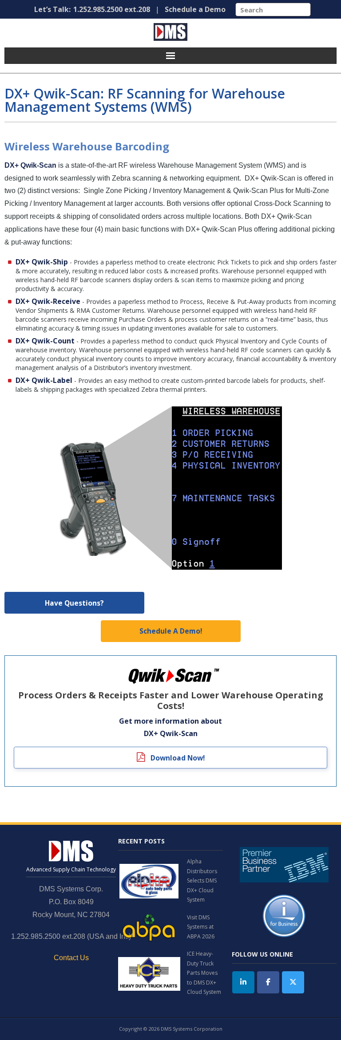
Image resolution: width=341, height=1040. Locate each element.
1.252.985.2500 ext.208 (111, 9)
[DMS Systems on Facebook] (268, 982)
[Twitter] (293, 982)
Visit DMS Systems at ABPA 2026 (200, 927)
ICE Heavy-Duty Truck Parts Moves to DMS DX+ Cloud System (204, 973)
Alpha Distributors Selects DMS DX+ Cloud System (202, 880)
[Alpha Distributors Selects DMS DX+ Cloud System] (149, 880)
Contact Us (71, 957)
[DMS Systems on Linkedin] (243, 982)
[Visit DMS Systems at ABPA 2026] (149, 927)
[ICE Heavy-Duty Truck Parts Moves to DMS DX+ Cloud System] (149, 973)
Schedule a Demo (195, 9)
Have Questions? (74, 603)
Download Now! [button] (177, 758)
